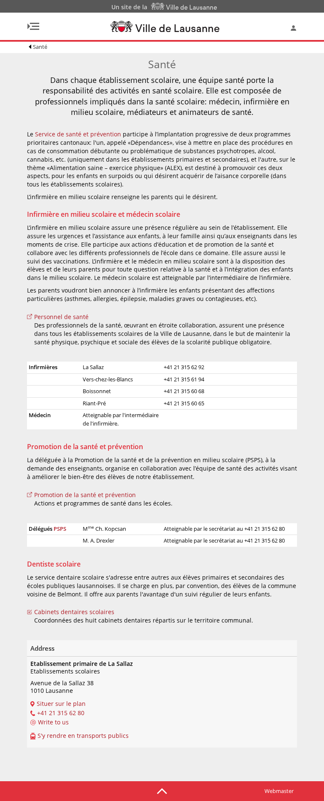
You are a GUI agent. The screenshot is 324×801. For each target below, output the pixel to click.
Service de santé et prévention (78, 134)
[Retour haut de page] (162, 790)
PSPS (60, 528)
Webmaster (279, 791)
